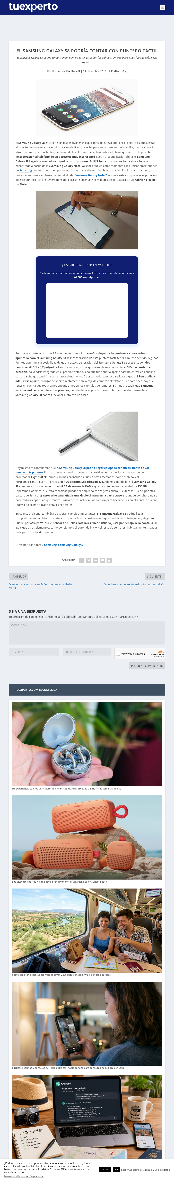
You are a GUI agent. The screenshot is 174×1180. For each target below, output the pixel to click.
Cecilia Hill (73, 71)
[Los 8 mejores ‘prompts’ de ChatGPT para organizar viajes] (87, 1117)
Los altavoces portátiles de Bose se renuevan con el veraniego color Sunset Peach (59, 881)
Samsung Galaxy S (70, 545)
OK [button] (116, 1169)
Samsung (25, 170)
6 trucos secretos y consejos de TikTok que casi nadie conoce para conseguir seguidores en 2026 (68, 1067)
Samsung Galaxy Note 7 (91, 175)
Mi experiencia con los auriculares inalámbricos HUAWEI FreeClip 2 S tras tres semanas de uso (66, 788)
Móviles (114, 71)
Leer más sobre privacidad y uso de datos (145, 1169)
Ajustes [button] (105, 1169)
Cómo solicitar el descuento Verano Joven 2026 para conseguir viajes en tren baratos (61, 974)
